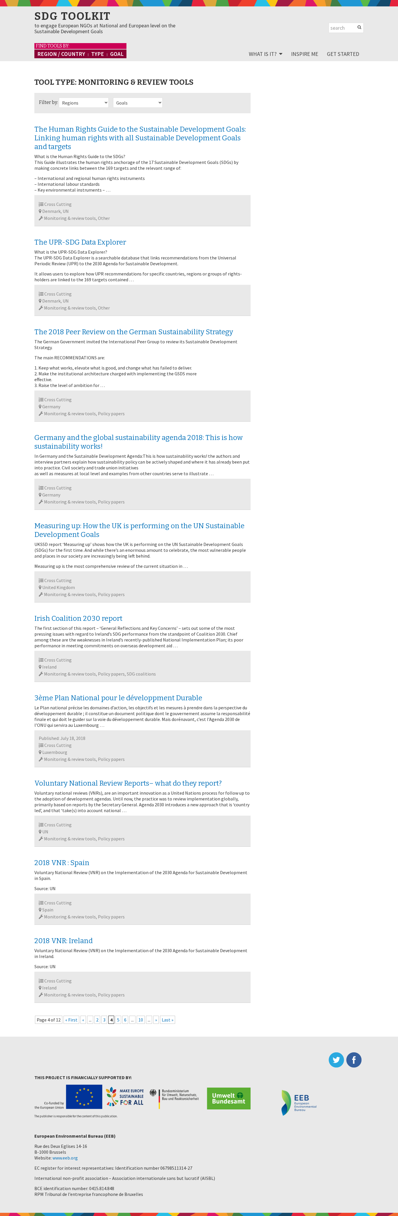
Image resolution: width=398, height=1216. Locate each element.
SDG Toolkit (72, 16)
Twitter (337, 1060)
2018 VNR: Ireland (63, 941)
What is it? (263, 53)
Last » (167, 1020)
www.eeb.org (65, 1158)
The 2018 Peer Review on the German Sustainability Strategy (133, 332)
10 (140, 1020)
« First (71, 1020)
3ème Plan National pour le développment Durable (118, 698)
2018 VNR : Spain (61, 863)
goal (117, 53)
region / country (61, 53)
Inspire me (304, 53)
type (97, 53)
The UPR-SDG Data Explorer (80, 242)
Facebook (355, 1060)
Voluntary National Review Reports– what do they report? (128, 783)
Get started (343, 53)
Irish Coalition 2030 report (78, 618)
